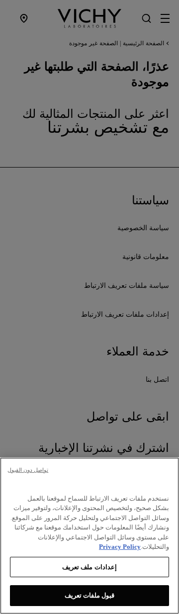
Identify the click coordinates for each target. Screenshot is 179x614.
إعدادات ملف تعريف (89, 567)
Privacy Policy (120, 546)
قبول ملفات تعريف (89, 595)
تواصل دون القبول (27, 470)
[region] (89, 535)
